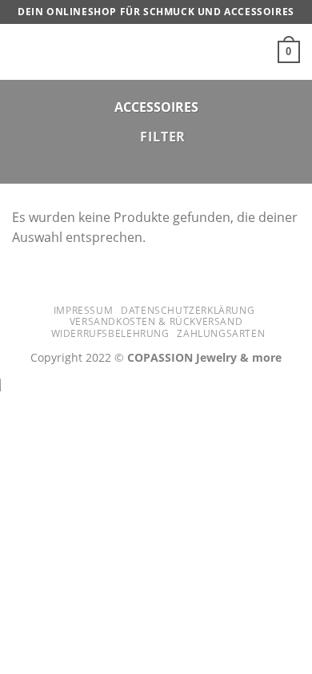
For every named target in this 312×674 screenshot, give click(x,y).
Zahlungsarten (221, 333)
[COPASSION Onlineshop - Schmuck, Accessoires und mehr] (156, 52)
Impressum (84, 310)
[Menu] (21, 51)
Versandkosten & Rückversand (156, 321)
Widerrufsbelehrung (110, 333)
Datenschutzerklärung (187, 310)
